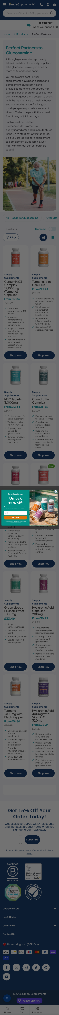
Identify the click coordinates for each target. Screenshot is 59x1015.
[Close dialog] (55, 491)
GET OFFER (15, 517)
